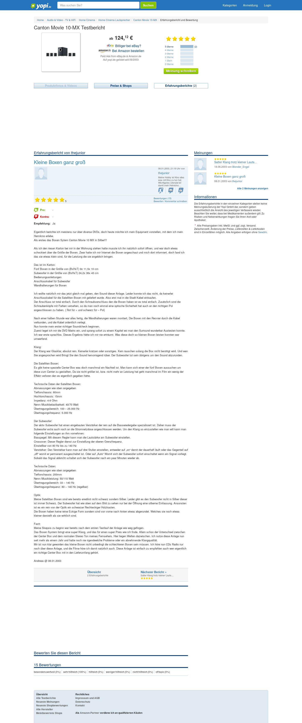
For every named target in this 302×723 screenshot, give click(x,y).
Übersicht (94, 572)
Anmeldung (250, 5)
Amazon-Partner (89, 713)
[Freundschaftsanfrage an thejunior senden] (160, 191)
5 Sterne (169, 46)
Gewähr (262, 232)
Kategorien (230, 5)
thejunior (237, 181)
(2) (181, 85)
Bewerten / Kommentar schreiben (170, 201)
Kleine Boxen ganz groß (230, 176)
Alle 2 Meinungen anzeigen (252, 188)
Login (267, 5)
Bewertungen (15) (163, 198)
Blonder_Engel (240, 166)
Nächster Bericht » (154, 572)
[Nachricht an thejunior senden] (170, 191)
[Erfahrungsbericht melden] (180, 191)
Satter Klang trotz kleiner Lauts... (235, 162)
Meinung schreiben (181, 70)
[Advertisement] (151, 119)
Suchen (148, 5)
